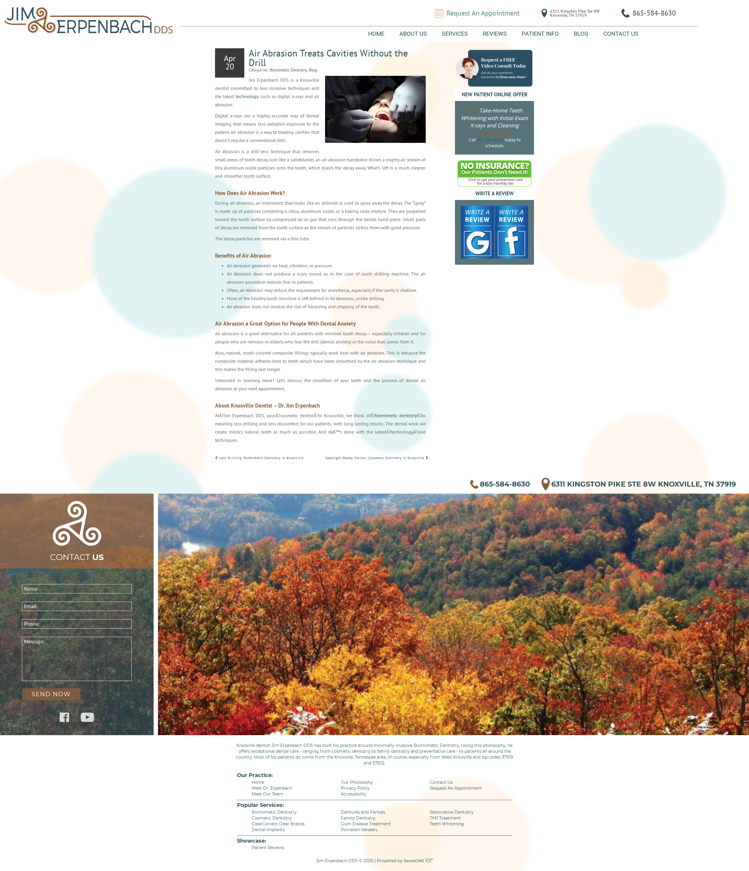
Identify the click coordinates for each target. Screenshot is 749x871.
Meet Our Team (267, 794)
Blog (581, 33)
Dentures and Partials (363, 812)
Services (455, 33)
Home (376, 33)
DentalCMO (414, 860)
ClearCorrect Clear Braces (278, 823)
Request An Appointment (483, 13)
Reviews (495, 33)
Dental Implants (268, 829)
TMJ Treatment (445, 818)
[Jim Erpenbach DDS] (88, 20)
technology (247, 96)
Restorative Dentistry (452, 812)
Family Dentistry (358, 818)
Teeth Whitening (447, 823)
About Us (413, 33)
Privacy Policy (355, 788)
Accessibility (353, 794)
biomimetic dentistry (396, 415)
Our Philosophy (357, 782)
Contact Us (620, 33)
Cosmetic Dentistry (272, 818)
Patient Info (540, 33)
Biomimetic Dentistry (288, 70)
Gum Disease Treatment (366, 823)
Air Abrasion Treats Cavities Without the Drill (328, 58)
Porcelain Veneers (359, 829)
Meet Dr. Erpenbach (272, 788)
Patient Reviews (268, 847)
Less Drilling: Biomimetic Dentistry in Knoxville (261, 458)
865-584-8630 (654, 13)
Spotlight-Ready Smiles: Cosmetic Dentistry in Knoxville (375, 458)
